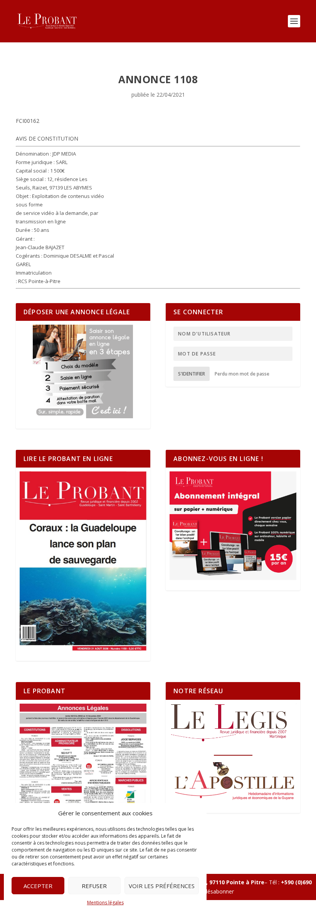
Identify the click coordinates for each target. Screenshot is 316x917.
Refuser (94, 886)
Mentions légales (105, 902)
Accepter (38, 886)
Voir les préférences (162, 886)
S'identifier (191, 373)
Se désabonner (215, 891)
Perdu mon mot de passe (242, 373)
